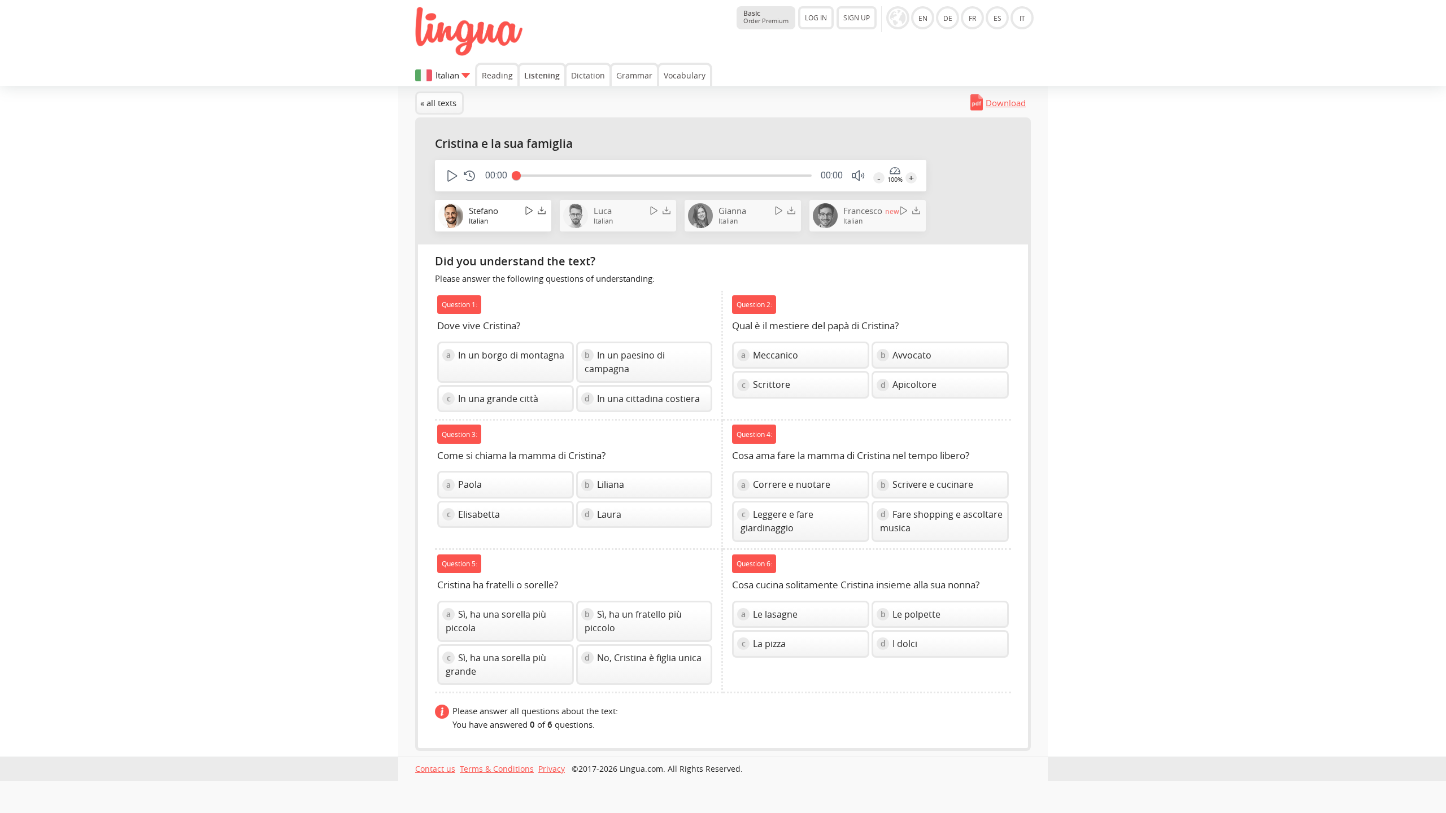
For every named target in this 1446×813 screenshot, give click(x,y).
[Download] (541, 210)
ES (997, 18)
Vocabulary (684, 75)
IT (1022, 18)
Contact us (435, 769)
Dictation (588, 75)
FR (972, 18)
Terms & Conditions (497, 769)
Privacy (551, 769)
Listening (542, 75)
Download (1006, 102)
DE (947, 18)
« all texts (438, 102)
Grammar (634, 75)
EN (922, 18)
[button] (451, 176)
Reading (497, 75)
